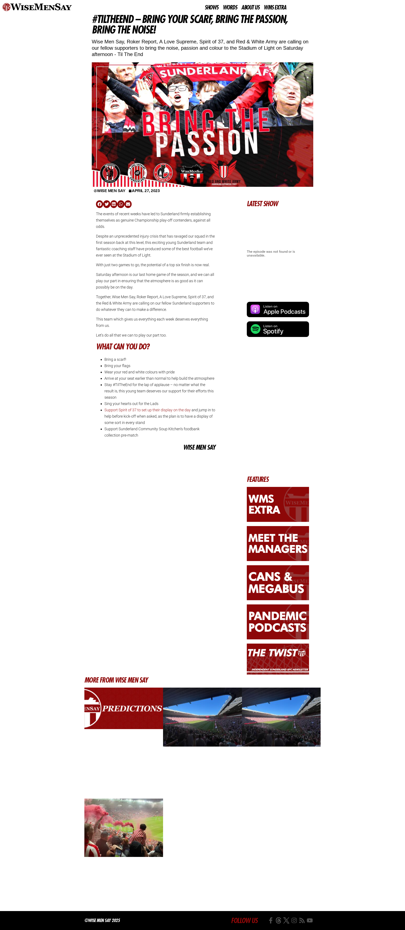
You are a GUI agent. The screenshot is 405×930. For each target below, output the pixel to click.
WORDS (230, 7)
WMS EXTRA (275, 7)
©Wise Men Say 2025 (102, 920)
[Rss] (302, 920)
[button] (99, 204)
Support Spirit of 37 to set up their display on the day (147, 410)
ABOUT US (250, 7)
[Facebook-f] (271, 920)
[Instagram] (294, 920)
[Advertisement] (155, 483)
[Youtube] (310, 920)
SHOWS (211, 7)
